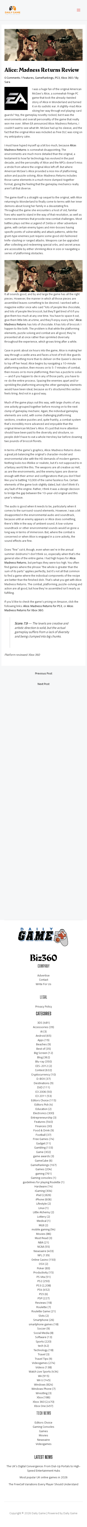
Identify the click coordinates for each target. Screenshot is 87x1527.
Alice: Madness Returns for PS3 (42, 606)
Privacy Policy (43, 1006)
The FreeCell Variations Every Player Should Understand (43, 1484)
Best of (40, 1048)
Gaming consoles (41, 1177)
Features (28, 77)
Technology (41, 1350)
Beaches (41, 1044)
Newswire (40, 1251)
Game (40, 1152)
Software (40, 1337)
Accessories (40, 1027)
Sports (40, 1341)
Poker (40, 1268)
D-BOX (41, 1078)
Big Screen (40, 1053)
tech (40, 1345)
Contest (40, 1070)
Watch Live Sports (40, 1371)
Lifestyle (41, 1203)
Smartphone (40, 1320)
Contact (43, 979)
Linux (41, 1208)
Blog (40, 1057)
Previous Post (43, 673)
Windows (40, 1384)
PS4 (39, 1289)
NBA (40, 1242)
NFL (40, 1255)
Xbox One (40, 1406)
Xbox (40, 1397)
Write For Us (43, 984)
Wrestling (42, 1393)
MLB (41, 1225)
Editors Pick (41, 1104)
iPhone (40, 1199)
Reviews (40, 1302)
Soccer (41, 1328)
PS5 (41, 1294)
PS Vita (41, 1277)
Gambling (40, 1147)
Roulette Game (40, 1311)
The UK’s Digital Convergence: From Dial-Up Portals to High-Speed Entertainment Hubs (43, 1468)
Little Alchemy (41, 1212)
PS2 (39, 1281)
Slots (41, 1315)
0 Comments (12, 77)
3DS (39, 1022)
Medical (41, 1220)
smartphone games (41, 1324)
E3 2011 (40, 1096)
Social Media (41, 1333)
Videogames (40, 1363)
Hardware (40, 1186)
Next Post (43, 684)
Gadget (40, 1143)
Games (39, 1169)
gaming (39, 1173)
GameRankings (44, 77)
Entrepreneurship (41, 1117)
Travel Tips (41, 1358)
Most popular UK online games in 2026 (44, 1477)
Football (41, 1134)
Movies (40, 1234)
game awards (41, 1156)
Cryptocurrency (40, 1074)
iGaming (40, 1190)
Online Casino (39, 1259)
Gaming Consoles (43, 1426)
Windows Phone (41, 1388)
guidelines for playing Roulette (41, 1182)
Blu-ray (39, 1061)
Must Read (41, 1238)
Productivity (40, 1272)
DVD (40, 1087)
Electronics (40, 1113)
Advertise (43, 975)
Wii (40, 1376)
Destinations (41, 1083)
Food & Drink (41, 1130)
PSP (40, 1298)
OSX (41, 1264)
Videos (39, 1367)
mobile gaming (41, 1229)
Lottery (41, 1216)
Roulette (41, 1307)
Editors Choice (40, 1100)
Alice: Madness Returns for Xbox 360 (38, 608)
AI (41, 1031)
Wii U (40, 1380)
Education (41, 1109)
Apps (41, 1040)
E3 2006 (40, 1091)
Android (41, 1035)
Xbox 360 (67, 77)
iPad (38, 1195)
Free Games (40, 1139)
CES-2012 (41, 1066)
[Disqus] (43, 744)
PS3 (57, 77)
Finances (40, 1126)
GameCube (41, 1160)
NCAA (40, 1246)
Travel (41, 1354)
